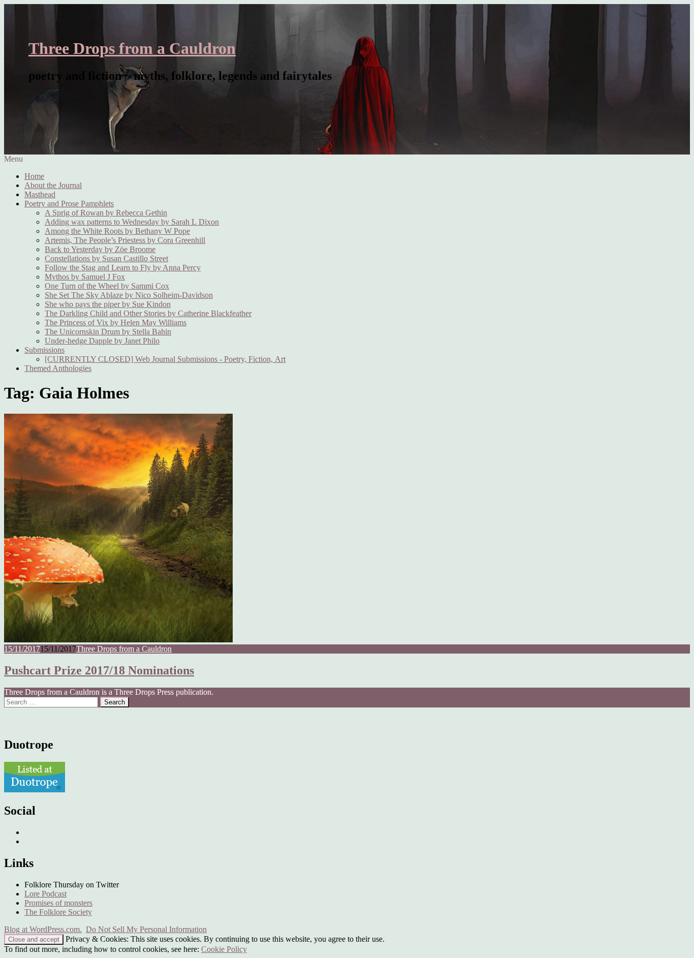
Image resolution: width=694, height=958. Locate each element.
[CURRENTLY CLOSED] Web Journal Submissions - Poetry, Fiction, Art (165, 359)
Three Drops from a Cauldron (132, 48)
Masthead (39, 194)
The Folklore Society (58, 912)
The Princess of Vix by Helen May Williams (115, 322)
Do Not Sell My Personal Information (146, 929)
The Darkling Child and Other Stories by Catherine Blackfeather (148, 313)
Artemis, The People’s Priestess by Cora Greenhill (125, 240)
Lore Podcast (45, 893)
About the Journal (53, 185)
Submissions (44, 350)
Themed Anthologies (57, 368)
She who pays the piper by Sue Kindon (108, 304)
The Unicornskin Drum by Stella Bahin (108, 331)
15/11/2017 (22, 648)
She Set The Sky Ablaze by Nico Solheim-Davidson (129, 295)
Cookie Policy (224, 949)
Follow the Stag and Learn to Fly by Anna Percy (123, 267)
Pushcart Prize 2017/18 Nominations (99, 670)
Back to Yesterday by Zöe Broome (100, 249)
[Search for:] (52, 701)
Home (34, 176)
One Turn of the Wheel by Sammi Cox (107, 286)
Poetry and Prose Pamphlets (69, 203)
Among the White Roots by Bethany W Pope (117, 231)
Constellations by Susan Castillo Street (106, 258)
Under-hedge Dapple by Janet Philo (102, 340)
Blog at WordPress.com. (43, 929)
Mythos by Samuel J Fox (85, 276)
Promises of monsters (58, 903)
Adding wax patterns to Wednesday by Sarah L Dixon (132, 222)
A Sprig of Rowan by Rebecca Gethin (106, 212)
